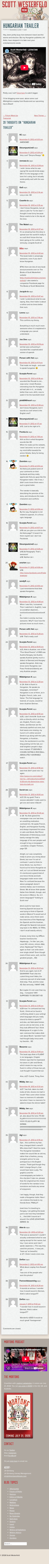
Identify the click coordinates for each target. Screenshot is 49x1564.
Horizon (13, 1494)
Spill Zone (14, 1519)
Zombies (13, 1538)
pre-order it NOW (25, 1386)
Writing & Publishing (18, 1530)
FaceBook (12, 1456)
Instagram (12, 1453)
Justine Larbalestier (24, 1383)
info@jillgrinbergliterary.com (15, 1476)
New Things (40, 115)
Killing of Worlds (16, 1497)
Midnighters (14, 1505)
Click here (21, 93)
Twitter (12, 1450)
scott (25, 30)
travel (12, 1524)
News (12, 1508)
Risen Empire (15, 1513)
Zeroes (12, 1535)
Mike (21, 248)
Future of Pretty (16, 1491)
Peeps (12, 1511)
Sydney (12, 1522)
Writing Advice (15, 1532)
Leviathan (13, 1500)
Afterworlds (14, 1489)
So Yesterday (15, 1516)
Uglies (12, 1527)
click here (14, 1461)
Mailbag (13, 1502)
